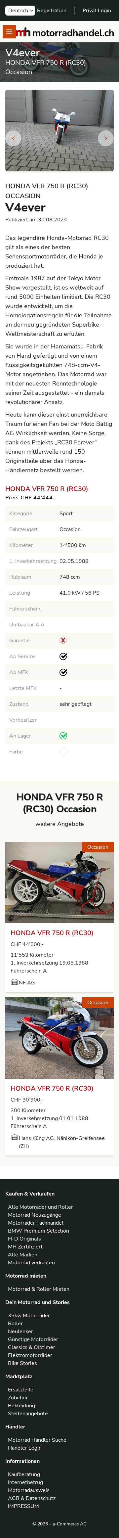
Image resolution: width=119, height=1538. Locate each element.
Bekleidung (21, 1405)
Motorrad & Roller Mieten (38, 1289)
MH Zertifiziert (25, 1246)
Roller (15, 1323)
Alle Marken (22, 1254)
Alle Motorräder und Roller (40, 1207)
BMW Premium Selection (38, 1231)
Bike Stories (22, 1363)
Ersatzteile (20, 1389)
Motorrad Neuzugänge (34, 1215)
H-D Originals (24, 1239)
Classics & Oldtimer (31, 1347)
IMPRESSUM (23, 1506)
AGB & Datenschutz (32, 1498)
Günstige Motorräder (33, 1339)
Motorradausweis (29, 1490)
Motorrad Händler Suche (37, 1440)
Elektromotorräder (30, 1355)
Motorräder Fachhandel (35, 1223)
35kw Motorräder (29, 1315)
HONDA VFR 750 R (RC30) (52, 932)
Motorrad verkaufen (31, 1262)
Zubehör (18, 1397)
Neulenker (20, 1331)
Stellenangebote (28, 1413)
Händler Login (25, 1448)
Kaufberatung (24, 1474)
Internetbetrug (25, 1482)
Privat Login (97, 10)
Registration (51, 10)
